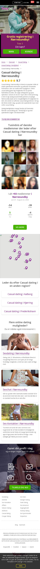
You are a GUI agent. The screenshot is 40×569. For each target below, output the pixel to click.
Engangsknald (24, 508)
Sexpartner (23, 516)
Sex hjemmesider (25, 513)
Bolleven (4, 511)
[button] (26, 268)
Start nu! (17, 2)
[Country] (32, 2)
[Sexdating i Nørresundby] (20, 342)
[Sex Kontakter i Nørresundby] (20, 412)
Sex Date (23, 497)
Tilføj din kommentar (11, 119)
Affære (4, 505)
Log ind (26, 3)
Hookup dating (24, 511)
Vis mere (20, 227)
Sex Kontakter (6, 502)
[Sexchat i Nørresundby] (20, 378)
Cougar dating (6, 516)
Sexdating (5, 497)
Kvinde (29, 51)
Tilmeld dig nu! (20, 487)
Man (11, 51)
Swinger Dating (25, 500)
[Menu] (38, 2)
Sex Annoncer (24, 505)
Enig (20, 566)
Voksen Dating (6, 508)
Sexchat (4, 500)
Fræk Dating (24, 502)
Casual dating (6, 513)
